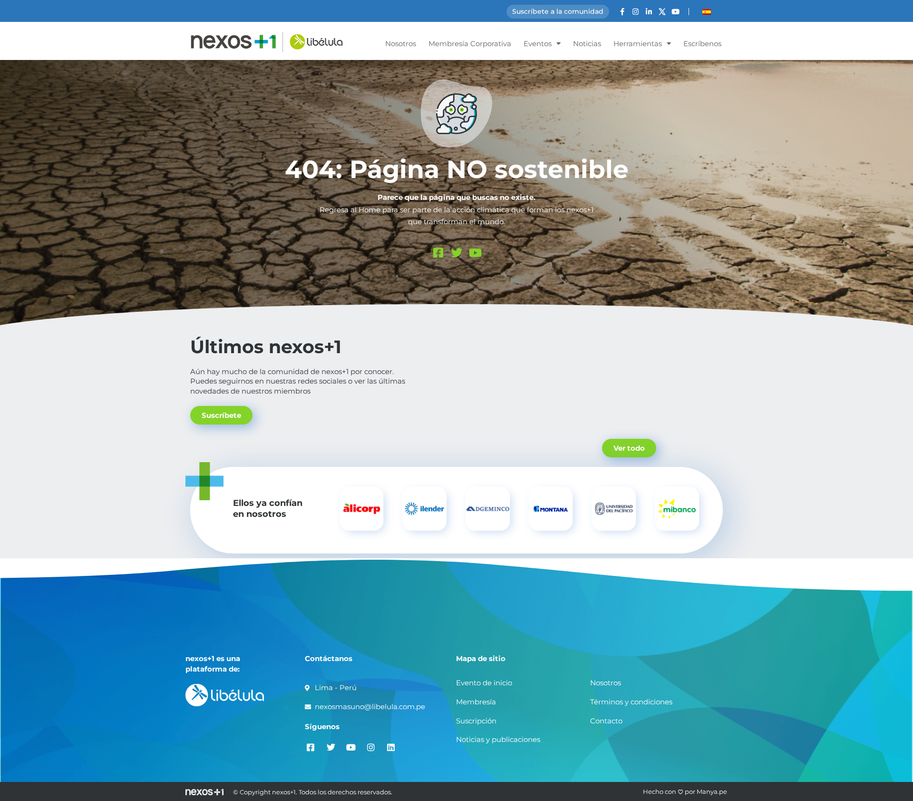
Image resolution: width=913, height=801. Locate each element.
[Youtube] (675, 11)
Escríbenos (702, 43)
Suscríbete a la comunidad (557, 11)
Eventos (538, 43)
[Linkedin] (391, 747)
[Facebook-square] (438, 252)
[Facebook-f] (622, 11)
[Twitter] (456, 252)
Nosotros (400, 43)
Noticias (587, 43)
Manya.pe (712, 791)
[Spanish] (706, 12)
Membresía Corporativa (469, 43)
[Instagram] (635, 11)
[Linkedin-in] (648, 11)
